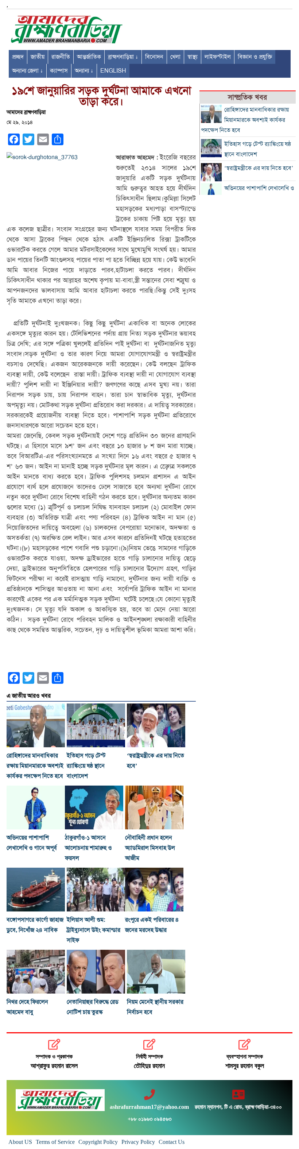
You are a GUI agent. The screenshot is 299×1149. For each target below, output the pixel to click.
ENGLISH (113, 70)
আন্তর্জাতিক (89, 57)
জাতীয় (37, 57)
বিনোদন (154, 57)
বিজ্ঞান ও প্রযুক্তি (255, 57)
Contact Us (172, 1142)
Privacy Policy (138, 1142)
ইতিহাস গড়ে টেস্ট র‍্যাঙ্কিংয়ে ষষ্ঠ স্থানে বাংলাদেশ (86, 766)
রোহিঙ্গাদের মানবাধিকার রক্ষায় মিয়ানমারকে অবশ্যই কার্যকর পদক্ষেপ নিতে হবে (35, 766)
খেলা (175, 57)
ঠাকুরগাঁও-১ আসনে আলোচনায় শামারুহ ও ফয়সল (88, 848)
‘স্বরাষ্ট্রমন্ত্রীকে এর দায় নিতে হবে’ (258, 168)
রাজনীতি (60, 57)
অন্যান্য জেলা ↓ (27, 70)
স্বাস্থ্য (192, 57)
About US (20, 1142)
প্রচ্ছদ (18, 57)
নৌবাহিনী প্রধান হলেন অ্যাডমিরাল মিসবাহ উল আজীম (150, 848)
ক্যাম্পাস (59, 70)
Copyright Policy (98, 1142)
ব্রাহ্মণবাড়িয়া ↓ (123, 57)
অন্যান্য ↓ (84, 70)
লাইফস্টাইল (218, 57)
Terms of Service (55, 1142)
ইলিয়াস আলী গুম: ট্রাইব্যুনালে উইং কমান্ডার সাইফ (93, 930)
